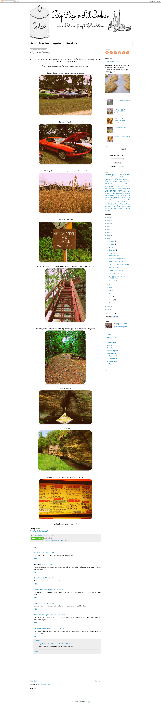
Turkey (128, 206)
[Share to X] (48, 538)
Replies (38, 640)
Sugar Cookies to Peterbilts (46, 644)
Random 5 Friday (110, 200)
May (110, 291)
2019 (108, 220)
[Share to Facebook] (50, 538)
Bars (128, 175)
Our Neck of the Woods (40, 590)
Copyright (57, 43)
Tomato (114, 206)
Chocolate (108, 181)
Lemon (128, 188)
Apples (113, 175)
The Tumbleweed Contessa (41, 628)
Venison (115, 208)
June (110, 288)
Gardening (120, 186)
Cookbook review (116, 184)
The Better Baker (111, 342)
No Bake (120, 193)
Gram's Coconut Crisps (112, 62)
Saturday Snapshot (109, 202)
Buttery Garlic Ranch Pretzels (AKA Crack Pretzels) (119, 120)
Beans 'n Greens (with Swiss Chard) (119, 261)
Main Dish (127, 191)
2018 (108, 223)
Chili (129, 179)
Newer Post (33, 681)
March (111, 297)
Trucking (124, 206)
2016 (108, 229)
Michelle (36, 553)
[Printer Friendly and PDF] (37, 538)
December (112, 241)
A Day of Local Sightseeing (116, 270)
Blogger (88, 701)
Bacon (120, 175)
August (111, 253)
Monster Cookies (113, 281)
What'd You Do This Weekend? (39, 531)
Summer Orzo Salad (114, 256)
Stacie (36, 578)
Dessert (107, 186)
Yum (31, 57)
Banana (124, 175)
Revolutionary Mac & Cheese (122, 136)
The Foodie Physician (112, 350)
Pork (129, 195)
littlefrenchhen (111, 364)
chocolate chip (117, 181)
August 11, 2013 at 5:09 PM (46, 553)
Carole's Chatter (111, 345)
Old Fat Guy (110, 348)
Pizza (124, 195)
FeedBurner (121, 166)
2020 (108, 217)
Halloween (111, 188)
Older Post (97, 681)
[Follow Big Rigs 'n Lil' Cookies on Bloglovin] (112, 317)
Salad (128, 200)
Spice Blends (111, 204)
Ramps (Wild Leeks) (125, 198)
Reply (35, 558)
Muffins (115, 193)
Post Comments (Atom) (44, 685)
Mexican (107, 193)
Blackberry (122, 177)
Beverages (115, 177)
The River (109, 334)
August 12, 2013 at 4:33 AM (46, 564)
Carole (36, 603)
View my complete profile (120, 327)
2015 (108, 232)
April (110, 294)
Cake (116, 179)
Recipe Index (44, 43)
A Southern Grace (112, 359)
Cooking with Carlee (112, 353)
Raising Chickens (115, 198)
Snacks (128, 202)
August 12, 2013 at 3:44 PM (55, 590)
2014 (108, 235)
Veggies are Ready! (114, 273)
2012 (108, 307)
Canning (120, 179)
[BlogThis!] (46, 538)
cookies (127, 184)
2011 (108, 310)
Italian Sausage (122, 188)
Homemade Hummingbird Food (117, 259)
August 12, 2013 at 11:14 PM (46, 603)
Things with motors (62, 541)
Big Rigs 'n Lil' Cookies (121, 324)
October (111, 247)
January (111, 303)
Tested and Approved (120, 204)
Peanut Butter (114, 195)
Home (33, 43)
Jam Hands (110, 340)
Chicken (125, 179)
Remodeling (119, 200)
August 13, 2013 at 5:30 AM (60, 615)
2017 (108, 226)
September (112, 250)
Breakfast (107, 179)
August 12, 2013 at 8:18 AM (45, 578)
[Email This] (45, 538)
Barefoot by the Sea (112, 356)
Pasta (128, 193)
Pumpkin (107, 198)
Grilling (106, 188)
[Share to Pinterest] (51, 538)
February (111, 300)
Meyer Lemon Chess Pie (115, 267)
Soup (106, 204)
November (112, 244)
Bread (128, 177)
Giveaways (127, 186)
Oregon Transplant (112, 361)
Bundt (112, 179)
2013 (108, 238)
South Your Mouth (112, 337)
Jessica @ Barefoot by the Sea (43, 615)
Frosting (113, 186)
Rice (125, 200)
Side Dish (116, 202)
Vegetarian (108, 208)
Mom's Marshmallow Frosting (122, 100)
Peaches (107, 195)
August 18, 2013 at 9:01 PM (56, 628)
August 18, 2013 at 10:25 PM (62, 644)
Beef (110, 177)
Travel (119, 206)
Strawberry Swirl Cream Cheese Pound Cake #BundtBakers (120, 111)
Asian (117, 175)
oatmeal (125, 193)
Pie (121, 195)
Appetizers (108, 175)
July (110, 285)
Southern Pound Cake (120, 127)
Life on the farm (52, 541)
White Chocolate (124, 208)
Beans (106, 177)
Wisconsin (107, 210)
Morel (111, 193)
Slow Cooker (122, 202)
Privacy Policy (71, 43)
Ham (116, 188)
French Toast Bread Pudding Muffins (119, 264)
